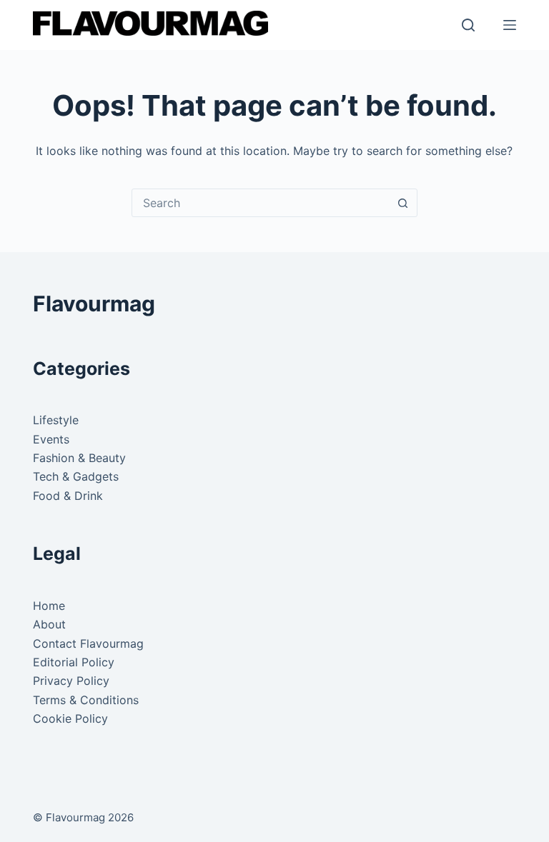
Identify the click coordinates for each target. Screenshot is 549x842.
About (49, 624)
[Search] (468, 25)
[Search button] (403, 202)
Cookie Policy (70, 718)
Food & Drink (68, 495)
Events (51, 439)
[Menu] (509, 25)
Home (49, 605)
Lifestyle (56, 420)
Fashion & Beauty (79, 458)
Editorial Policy (73, 662)
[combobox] (261, 203)
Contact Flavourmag (88, 643)
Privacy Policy (71, 680)
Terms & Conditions (86, 700)
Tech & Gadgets (76, 476)
